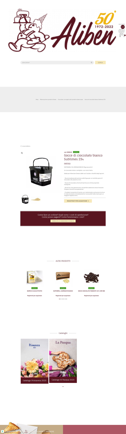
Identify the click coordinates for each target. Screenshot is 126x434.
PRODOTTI (122, 29)
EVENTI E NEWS (121, 32)
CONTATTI (122, 35)
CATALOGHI (121, 31)
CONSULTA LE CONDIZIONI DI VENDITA (63, 221)
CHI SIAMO (122, 24)
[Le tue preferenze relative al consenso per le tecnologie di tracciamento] (2, 431)
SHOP (122, 27)
